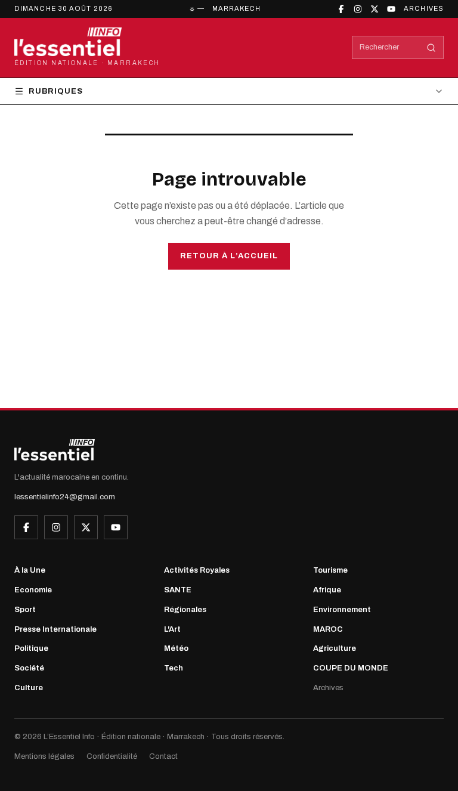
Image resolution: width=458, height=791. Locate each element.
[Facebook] (341, 9)
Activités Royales (197, 570)
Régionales (185, 609)
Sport (25, 609)
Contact (163, 756)
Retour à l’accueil (229, 256)
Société (29, 668)
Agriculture (334, 648)
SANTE (177, 590)
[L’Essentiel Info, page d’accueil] (54, 450)
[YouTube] (391, 9)
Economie (33, 590)
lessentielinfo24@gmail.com (64, 497)
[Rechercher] (431, 47)
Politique (31, 648)
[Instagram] (358, 9)
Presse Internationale (55, 629)
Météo (176, 648)
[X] (374, 9)
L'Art (172, 629)
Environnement (342, 609)
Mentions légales (44, 756)
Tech (173, 668)
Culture (28, 688)
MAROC (328, 629)
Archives (424, 8)
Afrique (327, 590)
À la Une (29, 570)
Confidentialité (111, 756)
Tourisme (330, 570)
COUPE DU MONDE (350, 668)
